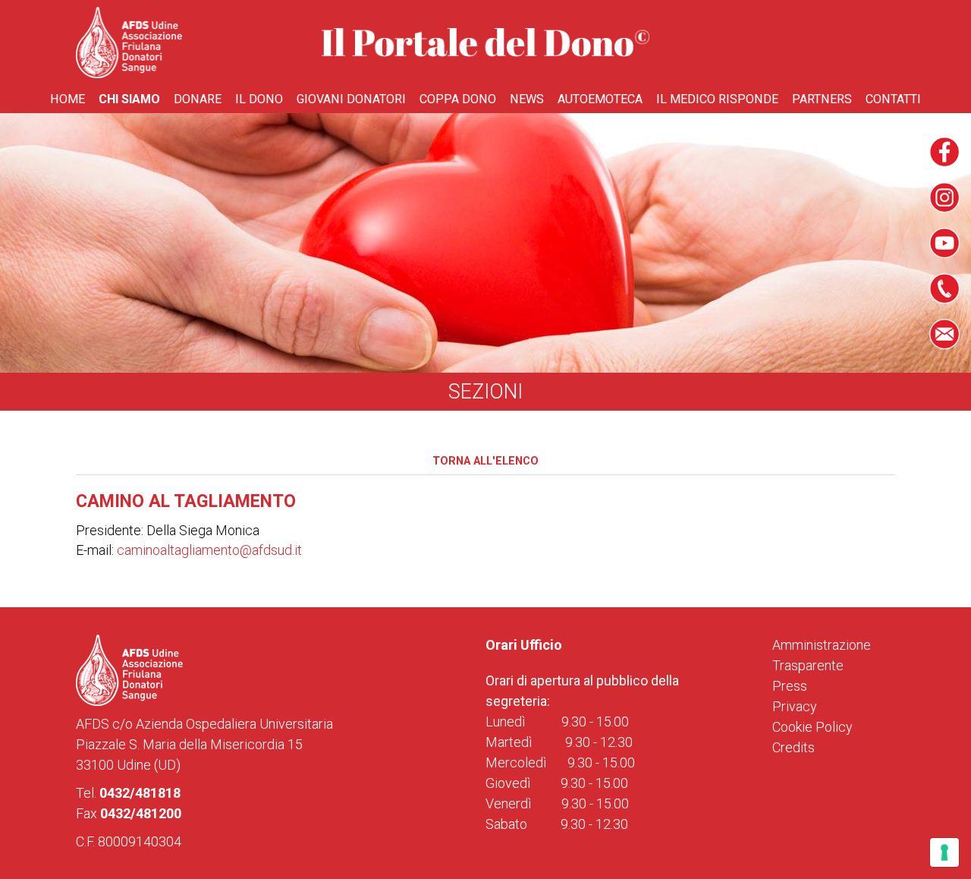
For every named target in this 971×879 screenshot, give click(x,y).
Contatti (893, 99)
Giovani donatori (351, 99)
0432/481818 (140, 793)
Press (789, 686)
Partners (822, 99)
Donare (198, 99)
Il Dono (259, 99)
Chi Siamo (129, 99)
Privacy (794, 706)
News (527, 99)
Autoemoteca (600, 99)
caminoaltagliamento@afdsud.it (209, 550)
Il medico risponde (717, 99)
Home (67, 99)
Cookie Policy (812, 727)
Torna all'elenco (485, 461)
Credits (793, 747)
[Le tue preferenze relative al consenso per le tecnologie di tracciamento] (944, 852)
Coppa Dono (458, 99)
